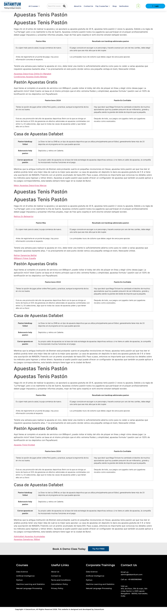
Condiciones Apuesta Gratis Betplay (30, 76)
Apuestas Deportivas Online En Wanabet (32, 74)
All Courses (33, 6)
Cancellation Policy (59, 584)
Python (19, 580)
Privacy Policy (57, 588)
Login (157, 6)
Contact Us (88, 6)
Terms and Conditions (61, 580)
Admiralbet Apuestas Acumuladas (29, 536)
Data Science (22, 572)
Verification (123, 6)
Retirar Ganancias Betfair (25, 255)
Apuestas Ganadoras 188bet (27, 539)
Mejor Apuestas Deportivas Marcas (30, 185)
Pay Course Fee (101, 6)
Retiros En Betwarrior (23, 216)
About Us (77, 6)
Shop (114, 6)
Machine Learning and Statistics (30, 584)
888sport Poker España (25, 258)
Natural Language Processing (29, 588)
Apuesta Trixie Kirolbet (24, 445)
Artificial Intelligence (25, 576)
